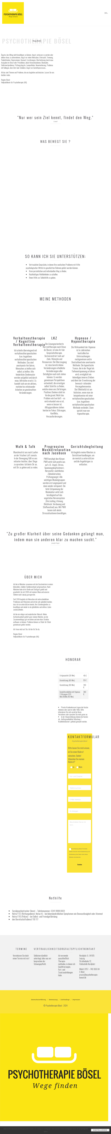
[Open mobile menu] (106, 13)
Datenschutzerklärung (38, 999)
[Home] (13, 22)
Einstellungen (100, 1130)
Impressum (76, 999)
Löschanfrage (65, 999)
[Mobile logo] (54, 1120)
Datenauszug (53, 999)
